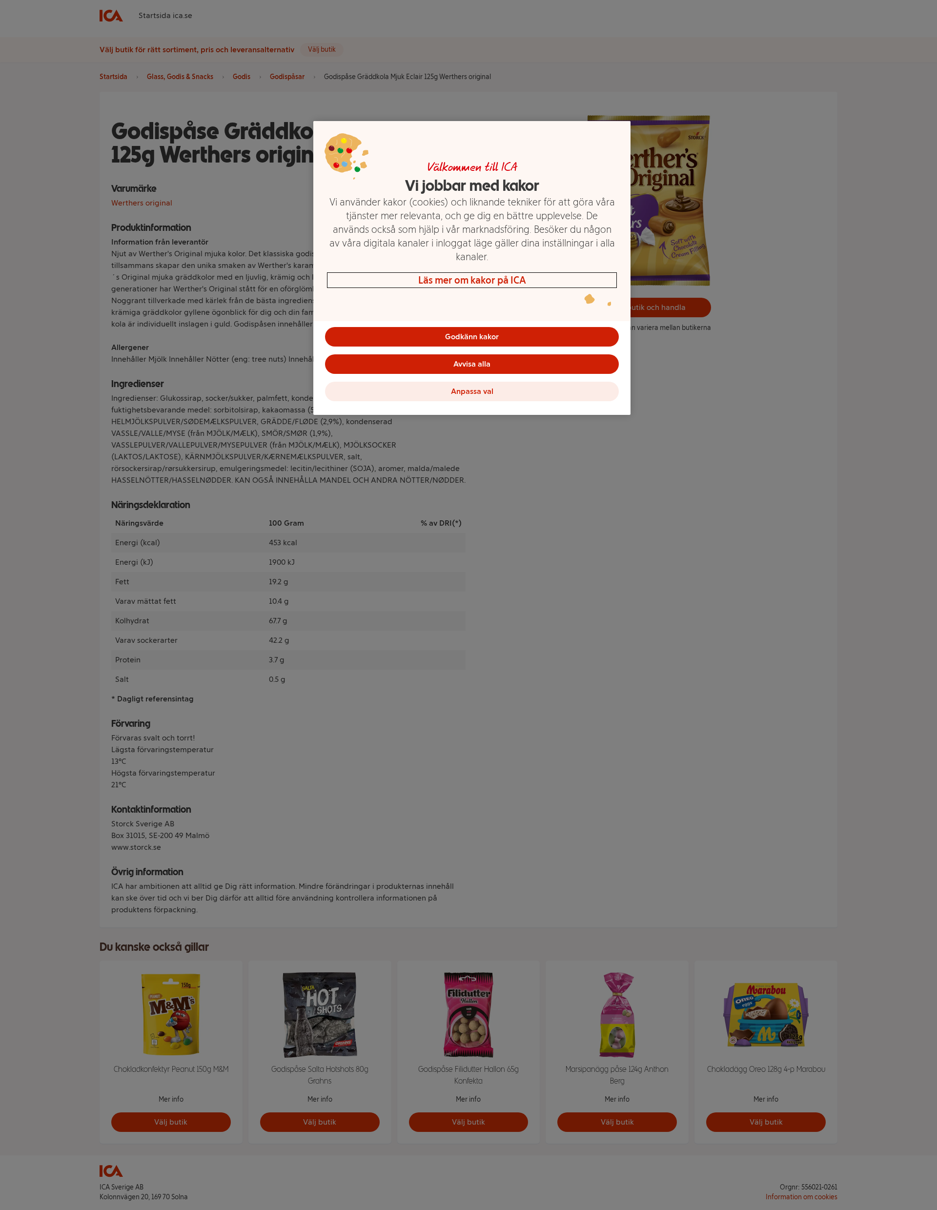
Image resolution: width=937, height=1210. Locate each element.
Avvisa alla (471, 364)
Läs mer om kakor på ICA (472, 280)
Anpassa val (472, 391)
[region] (472, 268)
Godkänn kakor (472, 336)
